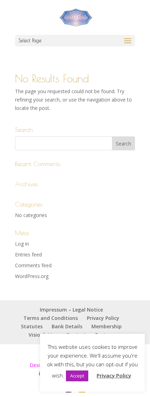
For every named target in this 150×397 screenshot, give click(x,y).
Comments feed (33, 265)
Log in (22, 243)
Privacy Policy (103, 318)
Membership (106, 326)
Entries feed (28, 254)
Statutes (32, 326)
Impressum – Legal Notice (71, 309)
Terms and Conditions (50, 318)
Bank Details (67, 326)
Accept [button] (77, 376)
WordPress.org (31, 276)
